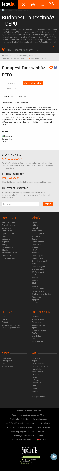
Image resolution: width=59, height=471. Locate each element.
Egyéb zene (7, 228)
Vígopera (35, 300)
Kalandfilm (36, 375)
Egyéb (34, 222)
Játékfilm (35, 380)
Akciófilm (35, 391)
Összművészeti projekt (11, 325)
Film (3, 317)
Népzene (5, 242)
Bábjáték (35, 253)
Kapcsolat (30, 423)
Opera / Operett (8, 233)
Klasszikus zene (8, 222)
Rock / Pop (6, 236)
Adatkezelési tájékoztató (19, 419)
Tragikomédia (37, 302)
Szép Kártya (45, 423)
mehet (48, 204)
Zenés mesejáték (38, 267)
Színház (36, 217)
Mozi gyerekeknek (39, 397)
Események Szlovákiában (24, 436)
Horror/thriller (37, 369)
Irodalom (35, 278)
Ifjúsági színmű (38, 272)
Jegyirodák (10, 427)
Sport (5, 353)
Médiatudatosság (25, 427)
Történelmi (36, 317)
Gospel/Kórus (7, 247)
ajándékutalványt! (13, 158)
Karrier (40, 436)
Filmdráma (36, 358)
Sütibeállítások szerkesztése (21, 440)
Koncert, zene (10, 217)
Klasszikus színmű (39, 261)
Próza (34, 264)
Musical (35, 228)
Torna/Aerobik (7, 366)
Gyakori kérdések (40, 419)
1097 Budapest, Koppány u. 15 (22, 50)
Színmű (35, 247)
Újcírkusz (35, 275)
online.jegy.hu (10, 177)
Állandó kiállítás (38, 319)
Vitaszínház (36, 297)
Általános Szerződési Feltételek (28, 411)
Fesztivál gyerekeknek (11, 328)
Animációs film (37, 372)
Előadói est (36, 250)
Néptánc (35, 286)
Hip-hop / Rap (7, 256)
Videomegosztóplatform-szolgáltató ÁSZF (28, 415)
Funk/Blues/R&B (8, 258)
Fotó (33, 339)
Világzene (6, 239)
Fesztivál (7, 312)
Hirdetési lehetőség (42, 427)
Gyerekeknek (37, 336)
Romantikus (36, 383)
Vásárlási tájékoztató (14, 423)
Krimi (34, 283)
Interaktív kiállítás (39, 330)
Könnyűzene (7, 244)
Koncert (5, 319)
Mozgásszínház (38, 269)
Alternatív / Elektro (9, 253)
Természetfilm (37, 394)
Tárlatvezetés (37, 322)
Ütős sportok (7, 361)
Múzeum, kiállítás (42, 312)
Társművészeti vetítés (40, 366)
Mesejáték (36, 236)
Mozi (34, 353)
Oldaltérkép (41, 431)
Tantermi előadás (38, 289)
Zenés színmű (37, 244)
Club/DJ (5, 250)
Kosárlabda (6, 358)
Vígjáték (35, 225)
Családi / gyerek (8, 225)
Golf (3, 363)
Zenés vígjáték (37, 256)
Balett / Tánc (37, 231)
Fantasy (35, 388)
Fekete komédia (38, 291)
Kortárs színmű (38, 242)
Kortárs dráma (37, 258)
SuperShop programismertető (22, 431)
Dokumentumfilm (38, 363)
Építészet (35, 333)
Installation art (37, 341)
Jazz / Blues (7, 231)
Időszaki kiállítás (38, 325)
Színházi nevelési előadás (42, 294)
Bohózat (35, 280)
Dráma (34, 239)
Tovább (54, 46)
